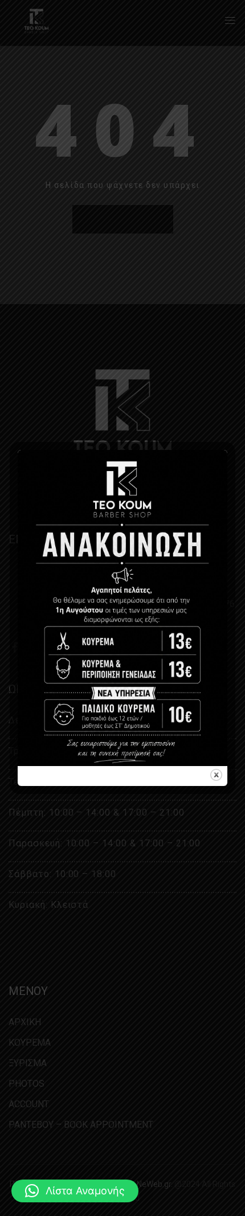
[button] (74, 1191)
